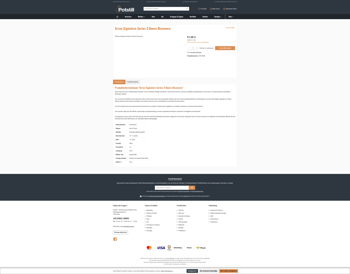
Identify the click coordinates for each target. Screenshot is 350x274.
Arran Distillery (230, 27)
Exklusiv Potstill (151, 213)
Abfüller (180, 228)
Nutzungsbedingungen (197, 191)
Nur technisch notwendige (208, 271)
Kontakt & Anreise (184, 216)
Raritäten (149, 228)
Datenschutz (214, 219)
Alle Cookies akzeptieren (228, 271)
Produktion (181, 231)
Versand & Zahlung (216, 210)
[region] (149, 54)
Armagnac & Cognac (153, 225)
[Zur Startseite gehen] (125, 8)
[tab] (119, 82)
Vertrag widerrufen (120, 232)
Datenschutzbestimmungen (157, 196)
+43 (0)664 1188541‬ (121, 218)
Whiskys (149, 216)
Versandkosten (170, 258)
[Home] (117, 16)
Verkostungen (182, 222)
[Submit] (192, 188)
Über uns (181, 213)
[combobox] (164, 9)
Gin (147, 222)
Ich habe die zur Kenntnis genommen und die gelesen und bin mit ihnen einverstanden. (176, 196)
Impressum (213, 222)
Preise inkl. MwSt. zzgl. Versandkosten (198, 42)
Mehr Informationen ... (167, 271)
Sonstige (149, 231)
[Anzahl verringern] (189, 48)
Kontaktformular (129, 226)
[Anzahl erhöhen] (197, 48)
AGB (184, 196)
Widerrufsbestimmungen (218, 213)
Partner (180, 219)
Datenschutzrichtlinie (183, 191)
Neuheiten (149, 210)
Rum (147, 219)
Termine (181, 210)
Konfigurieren (192, 271)
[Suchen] (187, 9)
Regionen (181, 225)
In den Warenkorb (225, 48)
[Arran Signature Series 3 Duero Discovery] (149, 54)
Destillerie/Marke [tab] (132, 82)
